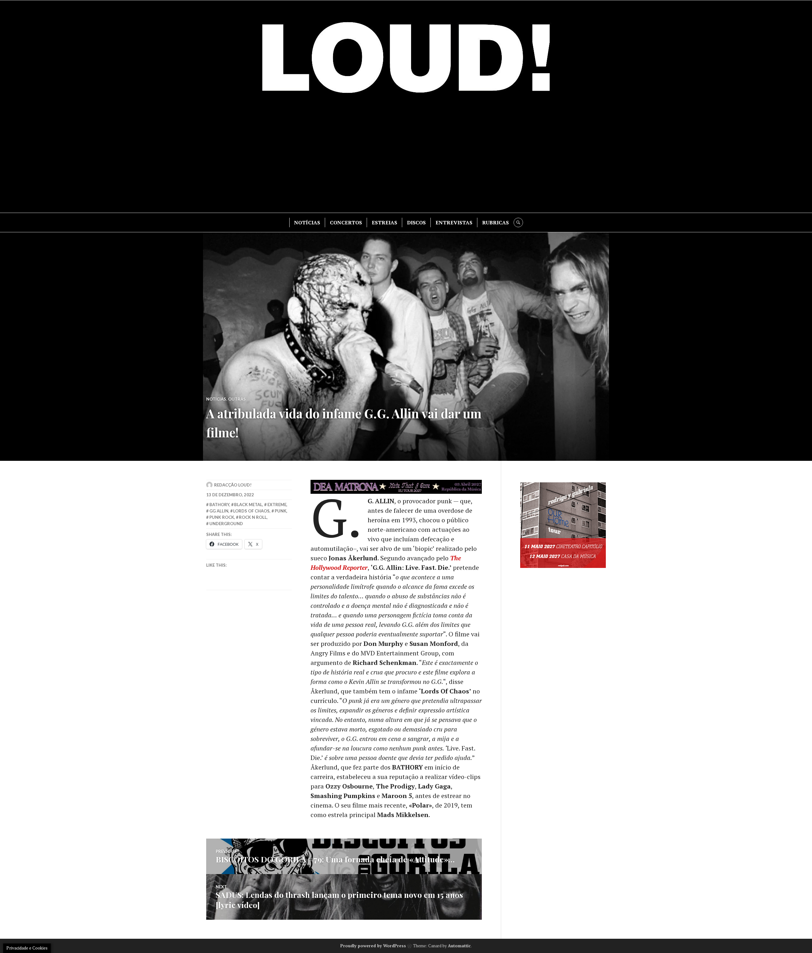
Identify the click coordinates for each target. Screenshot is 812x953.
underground (226, 523)
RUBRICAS (495, 222)
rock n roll (253, 517)
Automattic (459, 946)
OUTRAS (237, 399)
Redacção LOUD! (233, 484)
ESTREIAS (384, 222)
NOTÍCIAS (307, 222)
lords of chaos (251, 510)
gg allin (218, 510)
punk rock (221, 517)
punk (280, 510)
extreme (276, 504)
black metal (248, 504)
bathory (219, 504)
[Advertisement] (406, 158)
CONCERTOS (346, 222)
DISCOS (416, 222)
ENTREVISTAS (453, 222)
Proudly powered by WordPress (373, 946)
